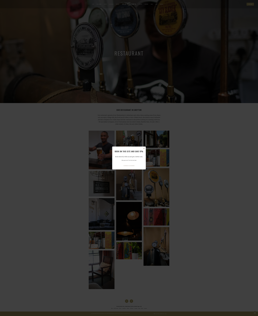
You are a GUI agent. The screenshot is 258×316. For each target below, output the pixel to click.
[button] (144, 148)
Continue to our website (129, 165)
